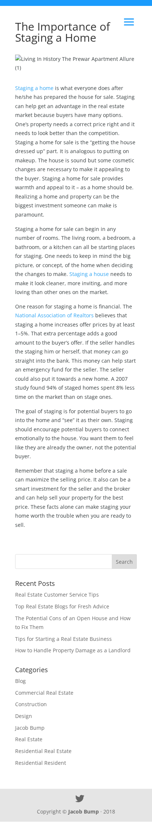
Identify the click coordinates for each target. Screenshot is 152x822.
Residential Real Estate (43, 750)
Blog (20, 680)
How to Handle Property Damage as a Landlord (73, 650)
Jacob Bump (30, 727)
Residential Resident (40, 762)
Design (23, 715)
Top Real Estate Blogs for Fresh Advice (62, 606)
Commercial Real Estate (44, 692)
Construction (31, 704)
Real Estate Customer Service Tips (57, 594)
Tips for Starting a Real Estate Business (63, 638)
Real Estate (28, 739)
